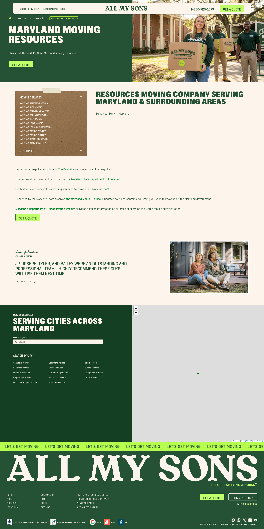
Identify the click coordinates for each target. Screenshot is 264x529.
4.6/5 (99, 522)
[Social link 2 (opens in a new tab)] (238, 521)
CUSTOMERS (47, 494)
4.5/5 (113, 522)
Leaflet (237, 441)
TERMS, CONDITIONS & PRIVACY (93, 498)
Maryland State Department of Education (95, 178)
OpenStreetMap (257, 441)
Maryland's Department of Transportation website (45, 208)
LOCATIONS (12, 506)
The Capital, (65, 168)
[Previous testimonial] (17, 281)
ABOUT (10, 498)
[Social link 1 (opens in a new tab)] (233, 521)
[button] (51, 96)
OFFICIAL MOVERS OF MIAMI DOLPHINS (71, 522)
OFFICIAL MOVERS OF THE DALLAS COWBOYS (30, 522)
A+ (126, 522)
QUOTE (44, 502)
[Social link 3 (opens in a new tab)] (244, 521)
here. (107, 188)
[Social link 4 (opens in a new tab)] (250, 521)
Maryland (22, 18)
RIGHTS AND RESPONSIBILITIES (92, 494)
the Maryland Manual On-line (83, 198)
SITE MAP (45, 506)
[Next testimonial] (34, 281)
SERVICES (11, 502)
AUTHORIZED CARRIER (88, 506)
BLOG (43, 498)
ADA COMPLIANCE (85, 502)
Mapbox (246, 441)
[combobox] (60, 342)
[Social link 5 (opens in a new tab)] (255, 521)
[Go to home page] (10, 18)
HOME (10, 494)
